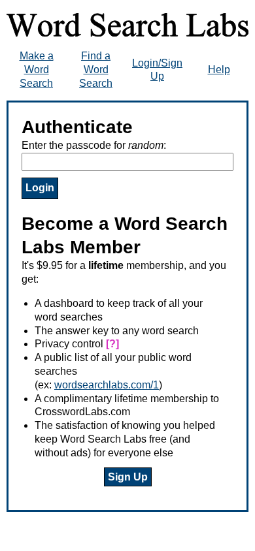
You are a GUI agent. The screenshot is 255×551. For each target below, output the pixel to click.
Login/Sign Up (157, 69)
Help (219, 69)
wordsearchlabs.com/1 (106, 384)
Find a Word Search (95, 69)
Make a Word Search (37, 69)
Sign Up (128, 476)
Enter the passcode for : (94, 145)
